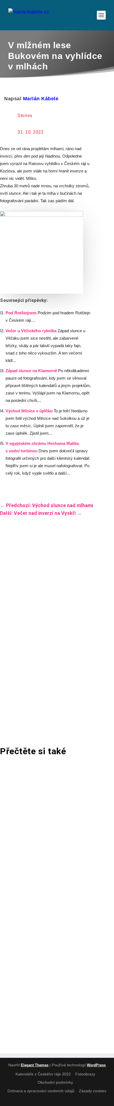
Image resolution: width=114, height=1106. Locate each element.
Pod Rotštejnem (21, 312)
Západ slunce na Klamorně (31, 370)
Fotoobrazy (85, 1074)
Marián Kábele (41, 98)
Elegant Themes (34, 1065)
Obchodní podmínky (55, 1082)
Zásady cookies (92, 1091)
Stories (24, 115)
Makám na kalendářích (40, 860)
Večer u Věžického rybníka (31, 330)
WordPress (96, 1065)
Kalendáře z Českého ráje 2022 (43, 1074)
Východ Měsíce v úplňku (29, 411)
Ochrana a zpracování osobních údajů (40, 1091)
